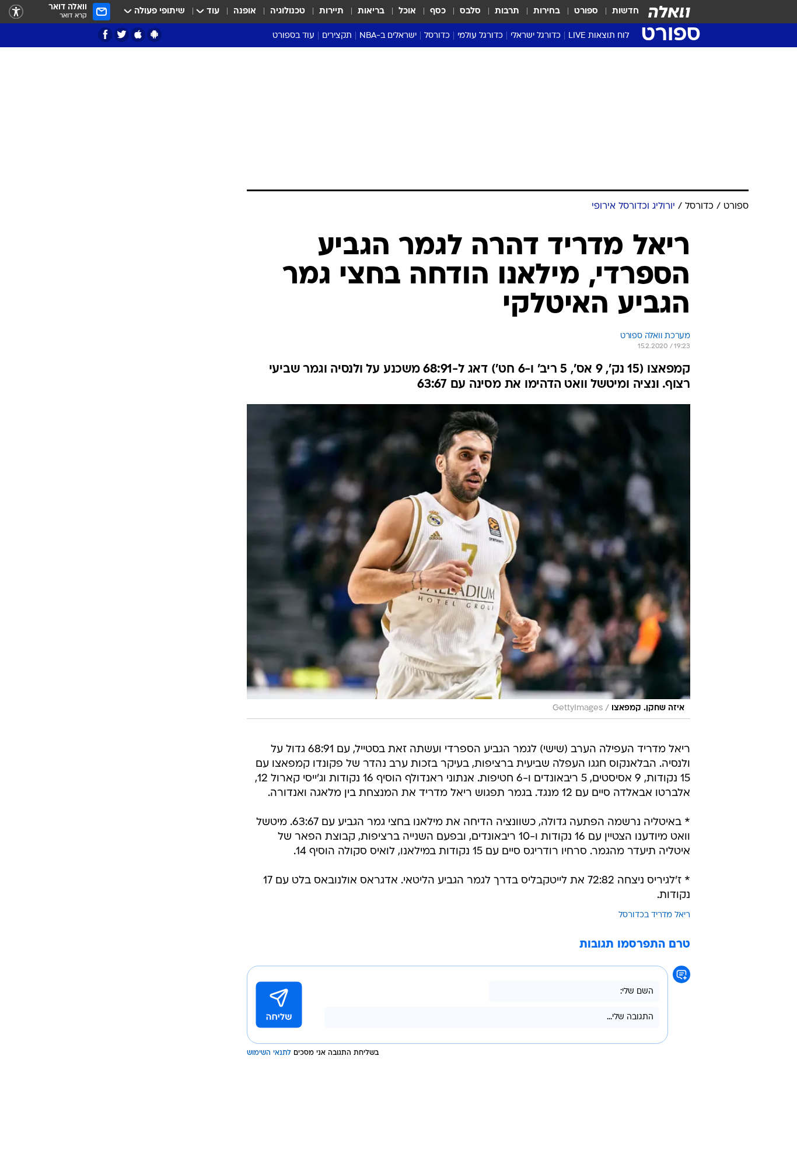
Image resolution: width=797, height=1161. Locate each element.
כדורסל (437, 36)
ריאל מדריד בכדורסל (654, 915)
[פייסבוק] (105, 34)
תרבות (507, 11)
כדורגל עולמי (480, 36)
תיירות (331, 11)
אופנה (244, 11)
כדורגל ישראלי (536, 36)
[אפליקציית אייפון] (138, 34)
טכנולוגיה (287, 11)
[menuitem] (618, 11)
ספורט (586, 11)
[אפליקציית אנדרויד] (154, 34)
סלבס (470, 11)
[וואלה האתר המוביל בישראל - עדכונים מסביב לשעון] (669, 11)
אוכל (407, 11)
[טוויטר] (121, 34)
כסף (438, 11)
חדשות (625, 11)
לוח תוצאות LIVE (598, 36)
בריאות (371, 11)
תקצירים (337, 36)
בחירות (546, 11)
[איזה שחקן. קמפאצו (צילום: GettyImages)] (468, 561)
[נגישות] (16, 12)
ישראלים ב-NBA (388, 36)
